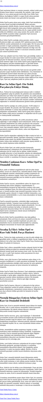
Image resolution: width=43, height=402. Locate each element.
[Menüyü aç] (1, 1)
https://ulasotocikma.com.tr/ (9, 6)
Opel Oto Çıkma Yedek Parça (10, 398)
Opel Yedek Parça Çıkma (8, 390)
